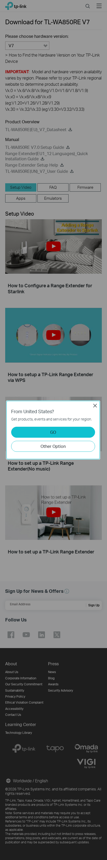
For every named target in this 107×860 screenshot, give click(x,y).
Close (95, 406)
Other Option (53, 446)
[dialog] (53, 430)
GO (53, 432)
